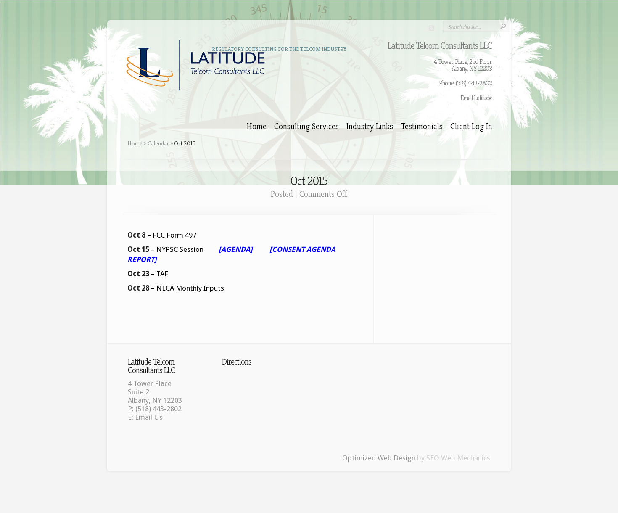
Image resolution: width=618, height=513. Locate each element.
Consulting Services (306, 126)
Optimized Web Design (378, 458)
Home (257, 126)
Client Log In (471, 126)
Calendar (158, 143)
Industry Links (369, 126)
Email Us (149, 417)
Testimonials (422, 126)
